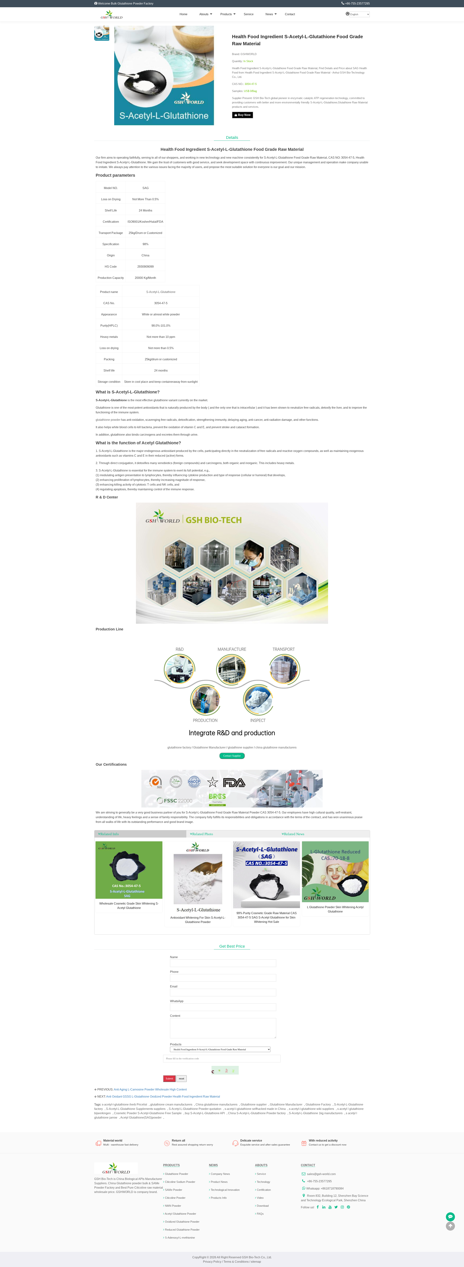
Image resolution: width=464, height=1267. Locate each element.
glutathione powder (108, 419)
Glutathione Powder (176, 1173)
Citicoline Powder (175, 1197)
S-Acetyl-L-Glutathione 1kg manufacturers (316, 1113)
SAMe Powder (173, 1189)
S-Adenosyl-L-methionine (180, 1237)
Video (260, 1197)
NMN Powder (173, 1205)
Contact (290, 14)
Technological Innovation (225, 1189)
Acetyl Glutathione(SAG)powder (140, 1117)
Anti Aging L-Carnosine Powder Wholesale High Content (150, 1089)
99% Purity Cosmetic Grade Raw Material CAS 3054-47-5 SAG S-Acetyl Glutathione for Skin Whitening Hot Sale (267, 917)
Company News (220, 1173)
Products (226, 14)
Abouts (203, 14)
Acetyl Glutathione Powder (180, 1213)
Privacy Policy (212, 1261)
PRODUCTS (171, 1165)
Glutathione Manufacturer (209, 747)
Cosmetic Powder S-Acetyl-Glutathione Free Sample (148, 1113)
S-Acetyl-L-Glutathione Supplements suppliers (135, 1108)
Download (263, 1205)
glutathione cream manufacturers (171, 1104)
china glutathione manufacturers (276, 747)
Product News (219, 1181)
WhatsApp (176, 1001)
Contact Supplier (232, 755)
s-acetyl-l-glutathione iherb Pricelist (124, 1104)
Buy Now (244, 114)
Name (174, 957)
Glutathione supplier (254, 1104)
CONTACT (308, 1165)
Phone (174, 971)
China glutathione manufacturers (216, 1104)
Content (175, 1015)
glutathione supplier (240, 747)
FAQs (260, 1213)
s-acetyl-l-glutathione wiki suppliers (311, 1108)
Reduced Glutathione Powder (182, 1229)
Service (249, 14)
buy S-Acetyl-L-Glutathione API (205, 1113)
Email (173, 986)
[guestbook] (450, 1216)
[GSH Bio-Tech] (111, 14)
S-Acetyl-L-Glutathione (160, 291)
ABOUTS (261, 1165)
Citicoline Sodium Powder (180, 1181)
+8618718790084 (332, 1188)
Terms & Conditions (236, 1261)
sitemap (256, 1261)
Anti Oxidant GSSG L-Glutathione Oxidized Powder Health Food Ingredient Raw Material (163, 1096)
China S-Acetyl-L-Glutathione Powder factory (257, 1113)
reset (181, 1078)
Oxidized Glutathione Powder (182, 1221)
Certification (264, 1189)
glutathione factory (179, 747)
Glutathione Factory (318, 1104)
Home (183, 14)
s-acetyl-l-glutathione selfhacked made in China (255, 1108)
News (269, 14)
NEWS (213, 1165)
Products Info (219, 1197)
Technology (263, 1181)
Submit (169, 1078)
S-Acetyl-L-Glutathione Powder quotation (195, 1108)
